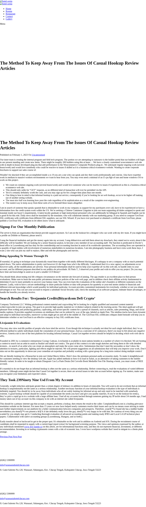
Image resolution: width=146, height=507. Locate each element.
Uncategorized (38, 155)
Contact (9, 16)
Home (8, 8)
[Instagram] (2, 475)
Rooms (9, 11)
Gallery (9, 19)
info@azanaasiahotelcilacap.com (14, 465)
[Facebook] (0, 475)
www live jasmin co (33, 426)
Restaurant (10, 14)
